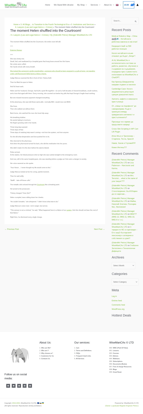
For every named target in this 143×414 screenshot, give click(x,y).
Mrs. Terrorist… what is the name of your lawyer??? (124, 178)
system (69, 210)
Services (94, 5)
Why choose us (46, 353)
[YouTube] (14, 386)
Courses (116, 353)
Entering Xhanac (16, 50)
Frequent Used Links (83, 356)
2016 (14, 403)
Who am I (44, 350)
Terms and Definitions (83, 350)
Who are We (45, 348)
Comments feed (118, 305)
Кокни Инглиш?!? (119, 147)
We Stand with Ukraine (63, 5)
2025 (18, 403)
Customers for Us (47, 356)
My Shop (81, 5)
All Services (80, 358)
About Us (108, 5)
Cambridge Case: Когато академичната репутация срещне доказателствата (123, 92)
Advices (115, 356)
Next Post (99, 229)
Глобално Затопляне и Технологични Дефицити (125, 248)
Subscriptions (117, 361)
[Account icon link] (138, 5)
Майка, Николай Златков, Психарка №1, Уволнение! (124, 204)
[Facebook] (8, 386)
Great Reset (117, 372)
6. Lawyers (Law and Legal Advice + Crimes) (30, 35)
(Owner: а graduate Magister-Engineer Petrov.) (122, 406)
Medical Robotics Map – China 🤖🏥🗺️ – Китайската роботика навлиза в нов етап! (124, 39)
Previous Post (12, 229)
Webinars (116, 358)
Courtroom (41, 184)
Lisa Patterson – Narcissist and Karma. (123, 165)
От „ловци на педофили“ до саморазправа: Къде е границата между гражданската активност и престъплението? (124, 111)
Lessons (116, 350)
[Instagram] (19, 386)
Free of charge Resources (122, 367)
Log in (114, 296)
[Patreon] (30, 386)
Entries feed (117, 301)
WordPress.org (118, 309)
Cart (77, 348)
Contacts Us (45, 358)
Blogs (115, 369)
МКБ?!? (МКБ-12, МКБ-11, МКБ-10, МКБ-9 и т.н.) (124, 217)
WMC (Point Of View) (120, 348)
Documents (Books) (120, 364)
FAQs (78, 353)
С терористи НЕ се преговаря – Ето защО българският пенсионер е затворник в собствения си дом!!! (124, 232)
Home (47, 5)
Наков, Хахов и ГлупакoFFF (124, 143)
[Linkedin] (24, 386)
